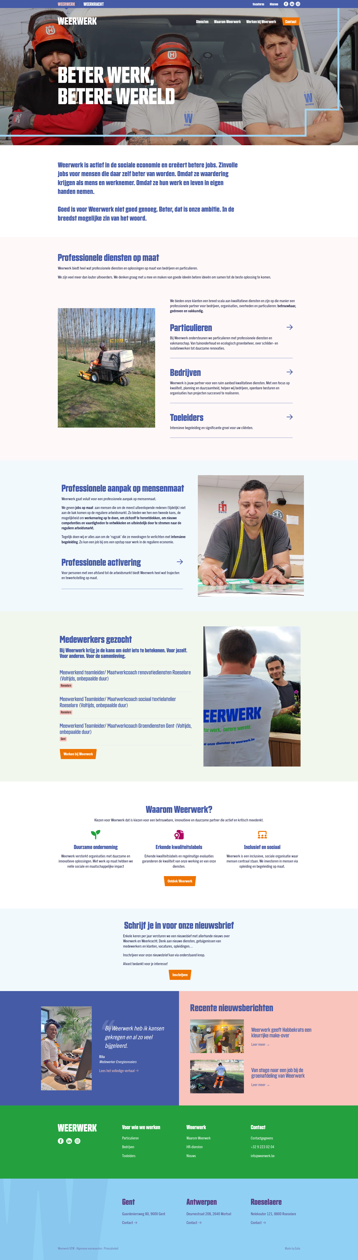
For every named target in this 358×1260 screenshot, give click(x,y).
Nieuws (274, 4)
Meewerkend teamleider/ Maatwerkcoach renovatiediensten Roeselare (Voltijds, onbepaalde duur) (125, 675)
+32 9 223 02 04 (262, 1146)
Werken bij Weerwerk (261, 21)
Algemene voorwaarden (89, 1248)
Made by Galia (292, 1248)
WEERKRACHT (94, 4)
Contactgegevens (262, 1138)
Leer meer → (260, 1044)
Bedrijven (185, 371)
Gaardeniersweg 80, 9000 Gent (143, 1213)
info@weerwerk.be (262, 1155)
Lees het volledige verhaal (117, 1070)
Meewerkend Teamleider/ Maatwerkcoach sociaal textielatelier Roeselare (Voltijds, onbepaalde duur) (118, 701)
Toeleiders (186, 416)
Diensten (202, 21)
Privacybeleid (111, 1248)
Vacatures (258, 4)
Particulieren (191, 327)
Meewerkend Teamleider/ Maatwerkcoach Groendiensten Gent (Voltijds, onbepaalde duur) (126, 728)
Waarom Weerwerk (227, 21)
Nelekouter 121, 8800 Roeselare (273, 1213)
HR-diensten (194, 1146)
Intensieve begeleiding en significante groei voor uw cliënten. (211, 427)
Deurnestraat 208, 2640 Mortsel (208, 1213)
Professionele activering (101, 561)
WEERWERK (66, 4)
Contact (290, 21)
